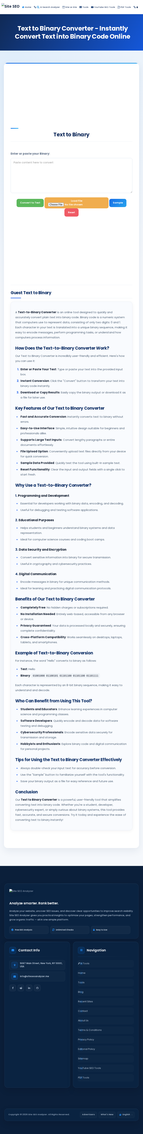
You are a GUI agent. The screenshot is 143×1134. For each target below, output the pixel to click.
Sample (118, 202)
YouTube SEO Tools (104, 7)
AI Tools (84, 963)
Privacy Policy (86, 1039)
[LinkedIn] (29, 988)
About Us (83, 1020)
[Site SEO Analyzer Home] (18, 7)
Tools (85, 7)
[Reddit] (21, 988)
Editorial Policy (86, 1049)
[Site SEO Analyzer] (21, 893)
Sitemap (83, 1058)
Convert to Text (30, 202)
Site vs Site (71, 7)
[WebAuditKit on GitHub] (37, 988)
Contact (83, 1011)
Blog (80, 992)
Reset (71, 212)
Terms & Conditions (90, 1030)
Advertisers (88, 1114)
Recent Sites (85, 1001)
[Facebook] (12, 988)
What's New (107, 1114)
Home (28, 7)
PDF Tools (125, 7)
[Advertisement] (77, 96)
